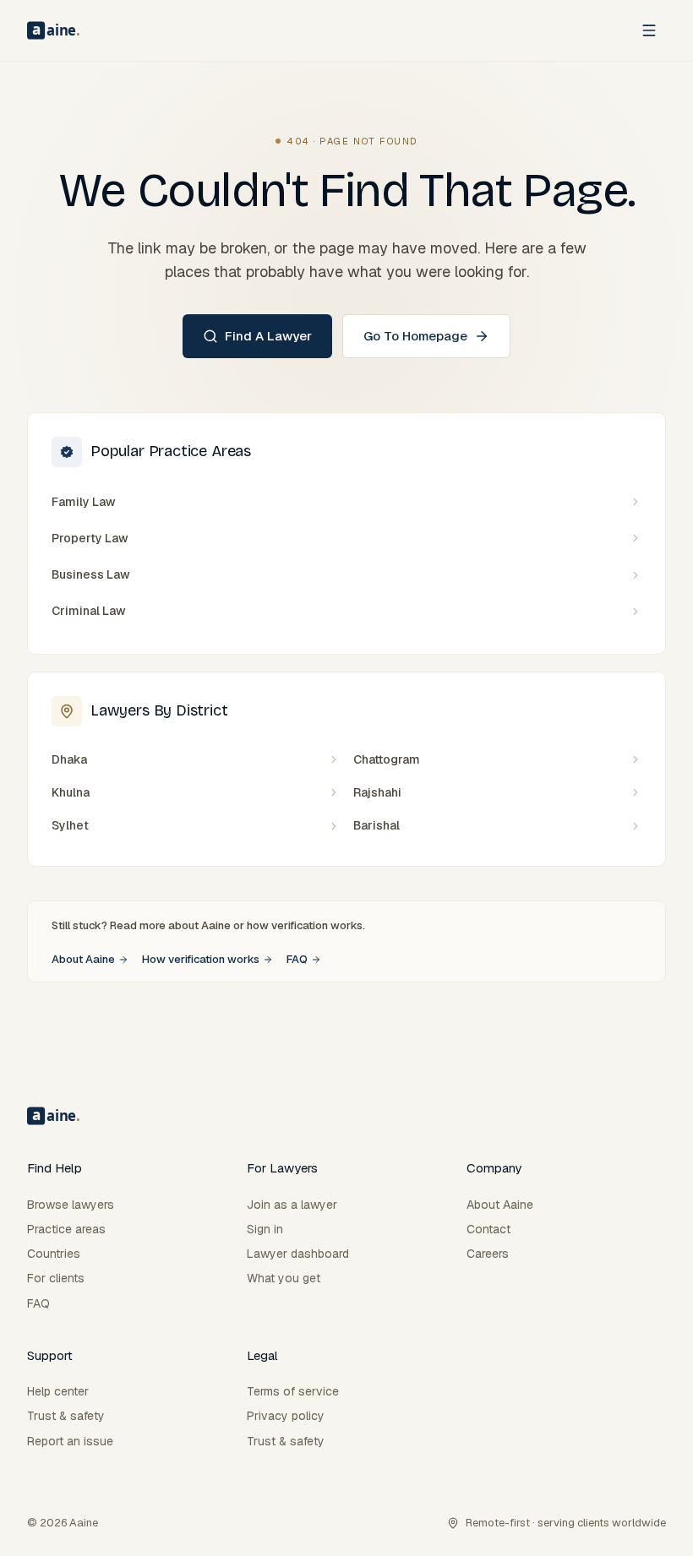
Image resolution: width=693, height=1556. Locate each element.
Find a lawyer (268, 336)
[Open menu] (649, 30)
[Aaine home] (53, 30)
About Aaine (83, 959)
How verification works (200, 959)
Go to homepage (415, 336)
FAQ (297, 959)
